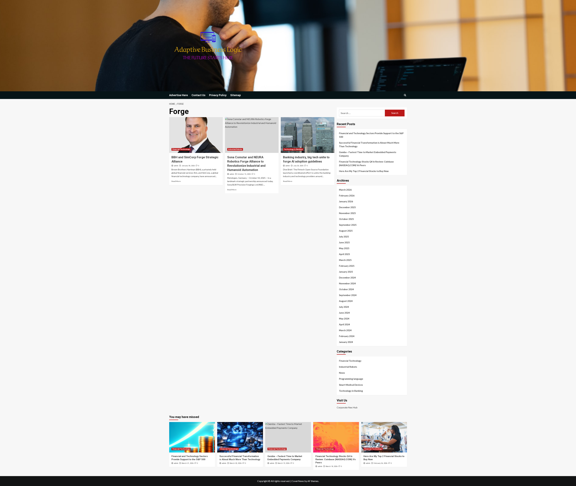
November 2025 (347, 213)
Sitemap (235, 95)
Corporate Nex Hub (347, 407)
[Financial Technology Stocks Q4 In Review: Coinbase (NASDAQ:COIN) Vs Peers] (336, 437)
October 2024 (346, 289)
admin (176, 166)
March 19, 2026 (284, 463)
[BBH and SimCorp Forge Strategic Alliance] (196, 135)
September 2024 (348, 295)
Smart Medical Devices (351, 384)
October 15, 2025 (244, 174)
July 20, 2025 (298, 166)
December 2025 (347, 207)
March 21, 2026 (188, 463)
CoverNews (298, 481)
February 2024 (346, 336)
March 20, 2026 (236, 463)
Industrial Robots (235, 149)
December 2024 (347, 277)
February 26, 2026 (380, 463)
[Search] (405, 95)
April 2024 (344, 324)
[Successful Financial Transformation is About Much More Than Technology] (240, 437)
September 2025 (348, 224)
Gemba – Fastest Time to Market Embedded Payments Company (367, 154)
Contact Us (198, 95)
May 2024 (344, 318)
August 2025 (346, 230)
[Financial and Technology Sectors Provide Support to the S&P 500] (192, 437)
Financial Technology (181, 149)
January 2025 (346, 271)
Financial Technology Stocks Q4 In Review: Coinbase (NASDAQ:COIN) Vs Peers (366, 163)
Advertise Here (178, 95)
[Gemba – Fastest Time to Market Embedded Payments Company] (288, 437)
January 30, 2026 (188, 166)
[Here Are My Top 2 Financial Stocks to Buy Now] (384, 437)
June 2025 (344, 242)
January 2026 (346, 201)
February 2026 (346, 195)
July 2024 (344, 306)
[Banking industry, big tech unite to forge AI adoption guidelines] (307, 135)
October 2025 (346, 219)
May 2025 (344, 248)
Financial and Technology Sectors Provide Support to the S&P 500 (371, 135)
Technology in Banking (293, 149)
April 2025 (344, 254)
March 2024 (345, 330)
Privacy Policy (217, 95)
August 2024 (346, 301)
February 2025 (346, 265)
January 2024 (346, 342)
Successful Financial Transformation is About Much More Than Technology (369, 144)
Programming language (351, 378)
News (342, 372)
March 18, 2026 (332, 466)
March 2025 (345, 260)
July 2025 (344, 236)
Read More (176, 181)
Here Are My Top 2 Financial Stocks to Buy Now (364, 171)
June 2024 (344, 312)
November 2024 (347, 283)
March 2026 (345, 189)
